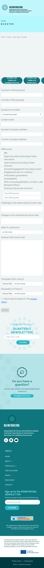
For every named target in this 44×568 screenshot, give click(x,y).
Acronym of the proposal (13, 90)
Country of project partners (14, 139)
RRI (5, 153)
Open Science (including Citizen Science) (19, 164)
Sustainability (10, 178)
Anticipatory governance (15, 175)
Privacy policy (16, 561)
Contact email (7, 119)
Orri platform (11, 471)
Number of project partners (14, 129)
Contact (9, 485)
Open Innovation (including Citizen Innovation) (20, 158)
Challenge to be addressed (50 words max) (21, 203)
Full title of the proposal (12, 100)
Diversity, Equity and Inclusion (18, 188)
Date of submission (10, 227)
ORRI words (6, 149)
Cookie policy (28, 561)
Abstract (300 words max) (13, 237)
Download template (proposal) (32, 80)
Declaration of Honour (11, 289)
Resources (9, 480)
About (8, 461)
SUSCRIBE (23, 342)
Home (7, 456)
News (7, 475)
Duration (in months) (10, 110)
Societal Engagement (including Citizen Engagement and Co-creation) (22, 170)
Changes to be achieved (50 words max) (20, 215)
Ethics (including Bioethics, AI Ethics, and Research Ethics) (23, 183)
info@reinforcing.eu (22, 396)
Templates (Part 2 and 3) (12, 279)
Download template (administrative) (12, 80)
